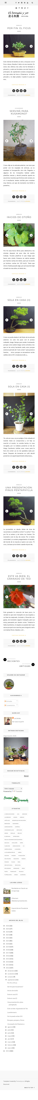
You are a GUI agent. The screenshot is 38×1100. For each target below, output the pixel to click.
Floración (7, 846)
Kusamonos (19, 108)
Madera (13, 855)
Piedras (24, 858)
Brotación (7, 823)
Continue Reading (18, 84)
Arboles (19, 25)
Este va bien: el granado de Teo (19, 577)
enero (9, 1048)
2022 (7, 938)
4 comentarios (11, 201)
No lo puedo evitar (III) (14, 1016)
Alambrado (7, 817)
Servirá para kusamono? (19, 112)
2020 (7, 944)
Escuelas (6, 842)
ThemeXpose (20, 1081)
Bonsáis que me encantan (19, 820)
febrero (10, 1045)
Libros (19, 852)
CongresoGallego (9, 830)
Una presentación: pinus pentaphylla (19, 489)
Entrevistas (16, 836)
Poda (19, 862)
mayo (9, 1036)
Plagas (13, 862)
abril (9, 1039)
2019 (7, 947)
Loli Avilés (27, 95)
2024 (7, 932)
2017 (7, 953)
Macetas (6, 855)
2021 (7, 941)
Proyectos (17, 865)
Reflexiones (7, 868)
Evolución (14, 842)
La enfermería (11, 1012)
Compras (17, 826)
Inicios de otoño (19, 217)
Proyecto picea (8, 865)
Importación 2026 (9, 736)
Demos (6, 833)
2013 (7, 965)
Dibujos (20, 833)
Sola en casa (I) (19, 386)
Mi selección (21, 855)
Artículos (7, 820)
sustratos (22, 874)
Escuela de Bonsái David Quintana (13, 839)
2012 (7, 968)
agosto (10, 1027)
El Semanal (7, 836)
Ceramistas (15, 823)
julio (9, 1030)
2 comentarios (11, 471)
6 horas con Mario (9, 814)
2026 (7, 926)
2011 (7, 1051)
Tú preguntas (8, 874)
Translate (19, 791)
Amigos (15, 817)
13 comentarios (12, 560)
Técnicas (21, 871)
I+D (23, 846)
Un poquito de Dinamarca (15, 1024)
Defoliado (19, 830)
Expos (21, 842)
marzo (10, 1042)
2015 (7, 959)
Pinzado (6, 862)
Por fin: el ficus (19, 28)
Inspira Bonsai (8, 849)
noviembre (11, 974)
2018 (7, 950)
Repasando (16, 868)
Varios (16, 874)
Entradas (9, 701)
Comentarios (10, 705)
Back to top (28, 1087)
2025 (7, 929)
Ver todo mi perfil (18, 722)
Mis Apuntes (7, 858)
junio (9, 1033)
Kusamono (17, 849)
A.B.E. (18, 814)
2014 (7, 962)
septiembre (11, 980)
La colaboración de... (9, 852)
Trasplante (13, 871)
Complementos (8, 826)
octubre (10, 977)
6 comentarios (11, 95)
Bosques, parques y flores (15, 1020)
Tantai (6, 871)
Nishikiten (16, 858)
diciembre (11, 971)
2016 (7, 956)
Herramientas (16, 846)
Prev (6, 46)
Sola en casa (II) (19, 300)
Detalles (13, 833)
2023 (7, 935)
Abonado (24, 814)
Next (31, 46)
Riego (23, 868)
